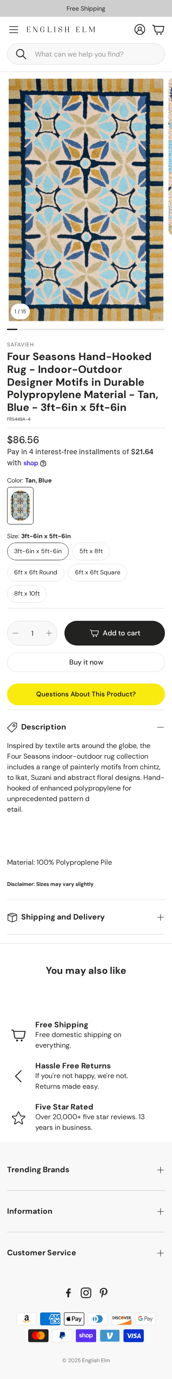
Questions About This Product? (86, 694)
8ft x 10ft (27, 593)
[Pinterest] (103, 1293)
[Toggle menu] (13, 29)
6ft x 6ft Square (97, 572)
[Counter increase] (49, 633)
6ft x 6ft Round (35, 572)
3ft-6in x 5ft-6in (38, 551)
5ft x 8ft (91, 551)
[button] (86, 54)
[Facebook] (68, 1293)
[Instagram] (86, 1293)
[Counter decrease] (15, 633)
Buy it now (86, 662)
